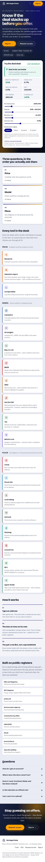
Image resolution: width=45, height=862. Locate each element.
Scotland (24, 130)
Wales (16, 130)
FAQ (22, 847)
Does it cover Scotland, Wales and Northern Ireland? (17, 782)
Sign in (38, 3)
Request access (26, 44)
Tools (17, 847)
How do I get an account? (13, 769)
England (8, 130)
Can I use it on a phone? (12, 796)
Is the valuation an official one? (15, 790)
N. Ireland (33, 130)
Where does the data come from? (17, 775)
